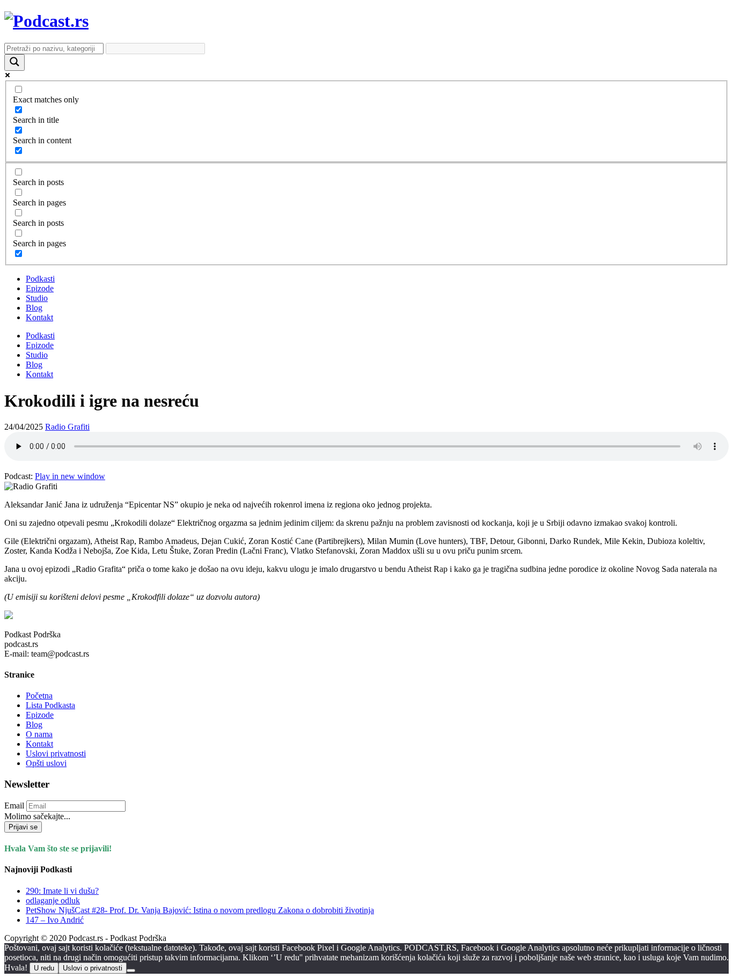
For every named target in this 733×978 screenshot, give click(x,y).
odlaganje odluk (53, 900)
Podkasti (40, 278)
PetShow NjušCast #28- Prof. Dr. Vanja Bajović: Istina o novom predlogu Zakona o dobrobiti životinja (200, 910)
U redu (44, 968)
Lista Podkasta (50, 705)
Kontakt (39, 317)
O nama (39, 734)
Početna (39, 695)
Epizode (40, 288)
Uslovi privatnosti (56, 753)
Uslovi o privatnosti (92, 968)
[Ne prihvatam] (131, 970)
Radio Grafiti (67, 426)
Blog (34, 307)
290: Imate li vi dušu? (62, 890)
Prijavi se (23, 827)
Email (14, 805)
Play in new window (70, 476)
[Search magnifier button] (14, 62)
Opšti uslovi (46, 763)
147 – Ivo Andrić (55, 919)
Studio (37, 298)
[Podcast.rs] (46, 21)
